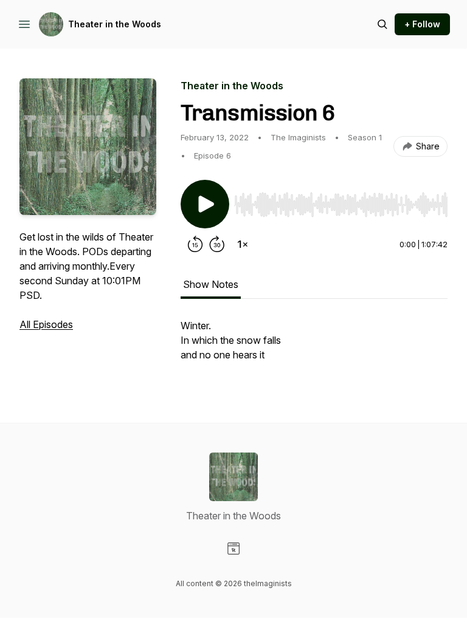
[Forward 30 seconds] (217, 244)
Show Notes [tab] (210, 284)
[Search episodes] (382, 24)
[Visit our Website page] (233, 548)
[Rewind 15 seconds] (195, 244)
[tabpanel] (314, 346)
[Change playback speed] (242, 244)
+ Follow (422, 24)
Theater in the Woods (114, 24)
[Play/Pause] (205, 204)
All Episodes (46, 324)
